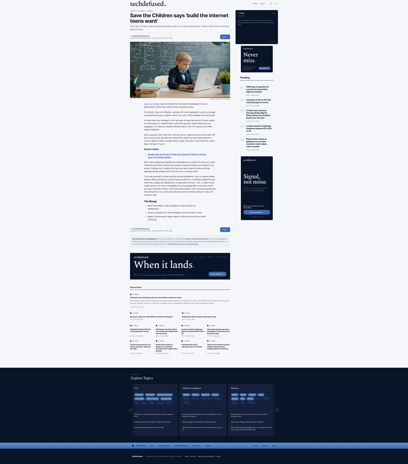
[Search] (271, 3)
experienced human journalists (196, 239)
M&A (242, 398)
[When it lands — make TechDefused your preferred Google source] (180, 266)
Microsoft (160, 403)
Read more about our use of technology (183, 244)
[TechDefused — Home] (148, 3)
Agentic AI (205, 395)
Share (225, 37)
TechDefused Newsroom (140, 36)
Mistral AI (186, 403)
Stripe (242, 403)
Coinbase (265, 398)
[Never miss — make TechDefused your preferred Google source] (257, 59)
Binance (234, 403)
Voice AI (215, 395)
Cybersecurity (166, 398)
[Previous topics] (131, 410)
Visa (257, 398)
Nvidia (144, 403)
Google (149, 11)
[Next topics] (277, 410)
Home (255, 3)
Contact (208, 445)
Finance (234, 398)
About (274, 445)
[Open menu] (276, 3)
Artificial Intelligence (191, 388)
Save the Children (137, 11)
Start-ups (252, 395)
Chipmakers (150, 395)
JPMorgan (251, 403)
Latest (262, 3)
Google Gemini (205, 398)
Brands (243, 395)
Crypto (261, 395)
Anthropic (195, 398)
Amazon (169, 403)
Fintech (250, 398)
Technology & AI (164, 445)
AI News (135, 294)
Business (235, 388)
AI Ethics (195, 395)
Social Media (139, 398)
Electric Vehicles (152, 398)
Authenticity (141, 445)
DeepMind (217, 398)
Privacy (264, 445)
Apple (136, 403)
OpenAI (186, 398)
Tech (136, 388)
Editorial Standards (181, 445)
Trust (152, 445)
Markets (234, 395)
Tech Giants (139, 395)
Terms (255, 445)
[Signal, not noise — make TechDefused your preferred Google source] (257, 188)
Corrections (197, 445)
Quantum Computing (165, 395)
